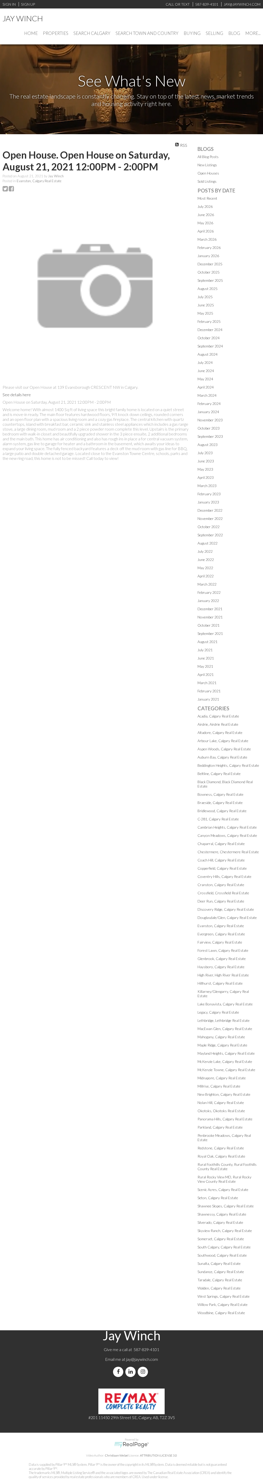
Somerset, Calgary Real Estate (221, 1239)
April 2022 (206, 576)
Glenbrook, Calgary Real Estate (222, 958)
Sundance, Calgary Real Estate (221, 1271)
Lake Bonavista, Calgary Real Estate (225, 1004)
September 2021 (210, 633)
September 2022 (210, 535)
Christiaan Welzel (116, 1455)
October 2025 (209, 272)
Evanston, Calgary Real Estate (39, 181)
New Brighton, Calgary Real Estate (224, 1094)
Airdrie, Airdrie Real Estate (218, 724)
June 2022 (206, 559)
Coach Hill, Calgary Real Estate (221, 860)
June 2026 (206, 214)
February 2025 (209, 321)
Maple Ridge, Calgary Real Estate (222, 1045)
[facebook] (119, 1371)
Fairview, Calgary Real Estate (220, 942)
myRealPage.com (131, 1444)
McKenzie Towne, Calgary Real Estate (226, 1070)
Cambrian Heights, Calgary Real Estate (227, 827)
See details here (17, 394)
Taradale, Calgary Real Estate (220, 1280)
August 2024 (208, 354)
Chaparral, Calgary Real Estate (221, 843)
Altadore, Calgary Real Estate (220, 732)
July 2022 (205, 551)
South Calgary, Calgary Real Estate (224, 1247)
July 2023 (205, 453)
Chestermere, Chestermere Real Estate (228, 852)
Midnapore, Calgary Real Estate (222, 1078)
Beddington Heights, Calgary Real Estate (228, 765)
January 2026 (208, 256)
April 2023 (206, 477)
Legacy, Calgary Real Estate (218, 1012)
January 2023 (208, 502)
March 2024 (207, 395)
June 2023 (206, 461)
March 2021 (207, 683)
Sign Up (28, 4)
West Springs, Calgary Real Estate (224, 1296)
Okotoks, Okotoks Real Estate (221, 1111)
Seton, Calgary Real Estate (218, 1198)
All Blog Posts (208, 156)
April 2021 (206, 674)
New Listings (207, 165)
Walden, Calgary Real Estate (219, 1288)
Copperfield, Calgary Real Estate (222, 868)
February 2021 (209, 691)
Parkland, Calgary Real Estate (220, 1127)
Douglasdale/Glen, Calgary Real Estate (227, 917)
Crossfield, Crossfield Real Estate (223, 893)
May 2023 (205, 469)
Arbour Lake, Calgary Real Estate (223, 741)
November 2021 (210, 617)
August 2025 (208, 288)
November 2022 (210, 518)
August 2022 (208, 543)
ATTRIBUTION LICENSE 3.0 (158, 1455)
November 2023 (210, 420)
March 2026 (207, 239)
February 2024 (209, 403)
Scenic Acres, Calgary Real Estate (223, 1189)
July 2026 (205, 206)
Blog (234, 33)
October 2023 (209, 428)
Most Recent (207, 198)
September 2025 (210, 280)
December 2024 (210, 329)
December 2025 (210, 264)
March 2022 (207, 584)
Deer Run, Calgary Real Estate (221, 901)
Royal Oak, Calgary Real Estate (221, 1156)
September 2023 (210, 436)
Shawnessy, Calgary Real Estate (222, 1214)
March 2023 (207, 485)
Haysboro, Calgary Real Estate (221, 967)
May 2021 (205, 666)
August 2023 (208, 444)
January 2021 (208, 699)
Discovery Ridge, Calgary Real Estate (226, 909)
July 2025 (205, 297)
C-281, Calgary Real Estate (218, 819)
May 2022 (205, 568)
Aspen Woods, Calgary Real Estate (224, 749)
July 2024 (205, 362)
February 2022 (209, 592)
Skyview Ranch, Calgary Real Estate (225, 1230)
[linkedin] (131, 1371)
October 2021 (209, 625)
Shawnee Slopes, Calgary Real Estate (226, 1206)
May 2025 (205, 313)
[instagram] (144, 1371)
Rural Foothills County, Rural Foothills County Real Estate (227, 1166)
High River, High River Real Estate (223, 975)
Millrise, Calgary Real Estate (219, 1086)
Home (31, 33)
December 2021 (210, 609)
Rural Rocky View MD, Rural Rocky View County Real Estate (224, 1179)
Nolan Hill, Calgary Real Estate (221, 1102)
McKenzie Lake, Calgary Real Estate (225, 1061)
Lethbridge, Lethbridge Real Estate (224, 1020)
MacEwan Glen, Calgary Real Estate (225, 1028)
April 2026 (206, 231)
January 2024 (208, 412)
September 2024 (210, 346)
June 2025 (206, 305)
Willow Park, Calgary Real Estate (223, 1304)
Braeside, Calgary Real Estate (220, 802)
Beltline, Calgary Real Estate (219, 773)
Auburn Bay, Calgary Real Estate (222, 757)
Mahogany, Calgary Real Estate (221, 1037)
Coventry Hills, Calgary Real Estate (224, 876)
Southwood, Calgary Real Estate (222, 1255)
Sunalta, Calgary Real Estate (219, 1263)
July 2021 (205, 650)
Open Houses (208, 173)
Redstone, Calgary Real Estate (221, 1148)
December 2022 (210, 510)
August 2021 (208, 641)
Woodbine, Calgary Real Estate (221, 1313)
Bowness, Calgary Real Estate (220, 794)
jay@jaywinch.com (142, 1359)
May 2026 (205, 223)
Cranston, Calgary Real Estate (221, 884)
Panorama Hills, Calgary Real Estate (225, 1119)
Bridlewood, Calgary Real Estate (222, 811)
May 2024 (205, 379)
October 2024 (209, 338)
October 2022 (209, 527)
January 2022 (208, 600)
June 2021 (206, 658)
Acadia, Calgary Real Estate (218, 716)
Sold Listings (207, 181)
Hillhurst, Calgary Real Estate (220, 983)
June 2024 (206, 370)
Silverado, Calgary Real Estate (220, 1222)
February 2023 (209, 494)
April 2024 (206, 387)
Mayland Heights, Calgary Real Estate (226, 1053)
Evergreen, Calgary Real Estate (221, 934)
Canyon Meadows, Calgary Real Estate (227, 835)
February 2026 (209, 247)
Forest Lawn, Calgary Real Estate (223, 950)
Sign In (9, 4)
